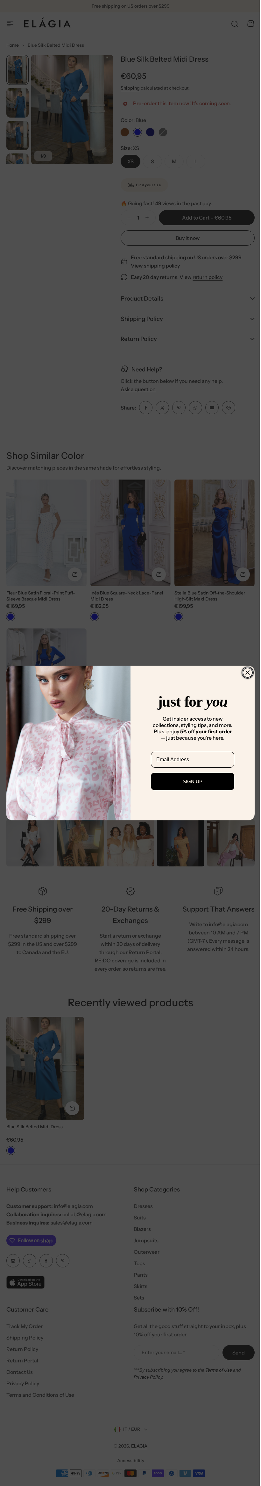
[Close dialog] (245, 672)
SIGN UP (190, 781)
